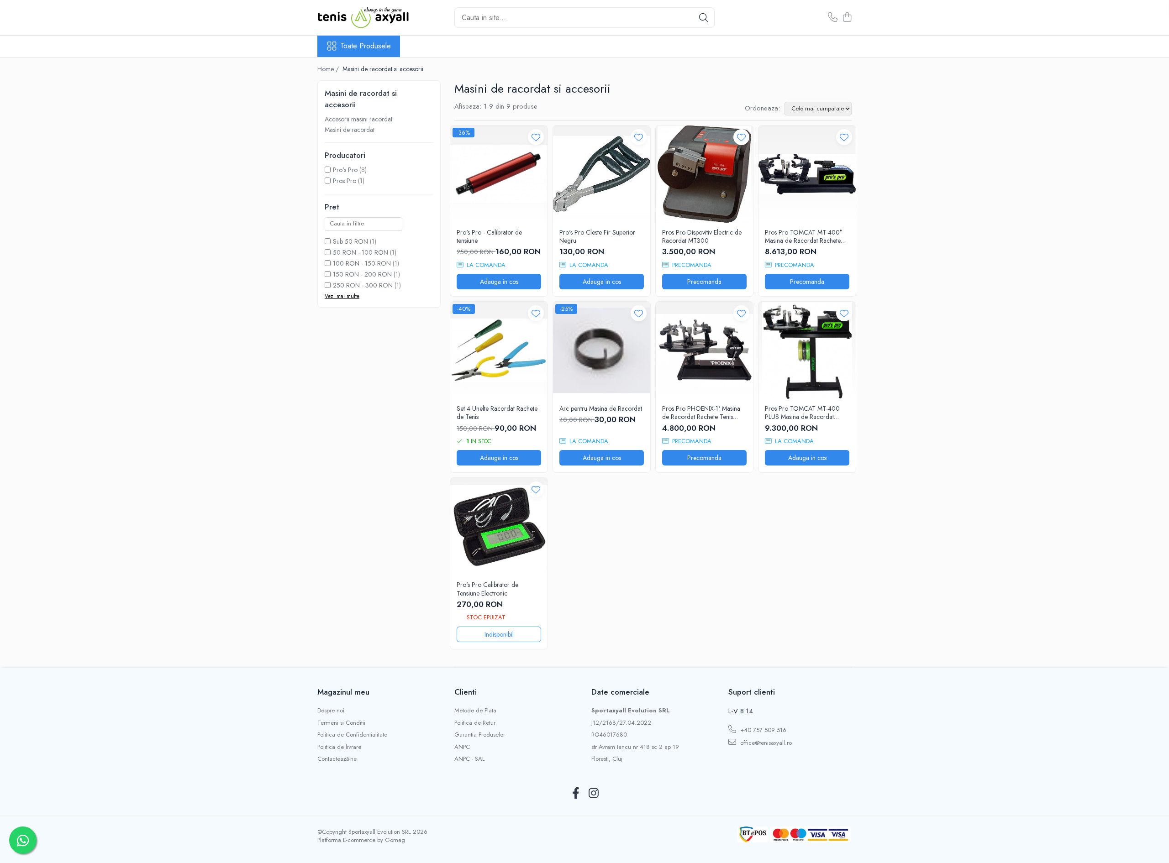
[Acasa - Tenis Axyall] (363, 17)
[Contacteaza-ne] (832, 17)
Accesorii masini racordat (358, 119)
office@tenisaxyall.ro (765, 742)
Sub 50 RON (350, 241)
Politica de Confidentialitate (352, 735)
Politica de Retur (474, 723)
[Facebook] (576, 793)
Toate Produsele (365, 46)
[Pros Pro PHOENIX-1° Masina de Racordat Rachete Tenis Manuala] (704, 350)
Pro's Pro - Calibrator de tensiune (489, 236)
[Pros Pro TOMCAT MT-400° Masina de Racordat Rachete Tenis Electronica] (807, 174)
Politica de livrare (339, 747)
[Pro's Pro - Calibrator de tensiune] (499, 174)
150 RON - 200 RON (362, 274)
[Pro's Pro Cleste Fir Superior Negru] (601, 174)
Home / (329, 68)
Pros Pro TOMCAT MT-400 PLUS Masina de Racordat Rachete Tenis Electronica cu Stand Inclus (802, 412)
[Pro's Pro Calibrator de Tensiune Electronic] (499, 526)
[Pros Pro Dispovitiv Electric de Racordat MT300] (704, 174)
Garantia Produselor (479, 735)
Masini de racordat (349, 129)
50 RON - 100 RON (360, 252)
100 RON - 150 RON (362, 263)
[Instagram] (593, 793)
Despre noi (330, 710)
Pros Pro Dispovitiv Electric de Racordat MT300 (702, 236)
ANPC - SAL (469, 759)
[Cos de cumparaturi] (847, 17)
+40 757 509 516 (762, 730)
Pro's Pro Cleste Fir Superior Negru (597, 236)
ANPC (462, 747)
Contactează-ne (337, 759)
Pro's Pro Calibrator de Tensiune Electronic (487, 589)
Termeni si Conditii (341, 723)
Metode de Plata (475, 710)
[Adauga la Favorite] (536, 137)
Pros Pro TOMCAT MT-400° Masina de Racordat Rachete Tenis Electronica (803, 236)
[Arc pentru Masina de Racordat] (601, 350)
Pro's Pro (345, 169)
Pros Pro (344, 180)
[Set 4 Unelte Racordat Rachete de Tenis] (499, 350)
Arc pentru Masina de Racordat (600, 408)
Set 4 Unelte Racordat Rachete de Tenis (497, 412)
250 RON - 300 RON (363, 285)
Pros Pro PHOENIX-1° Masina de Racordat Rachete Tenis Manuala (701, 412)
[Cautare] (704, 17)
